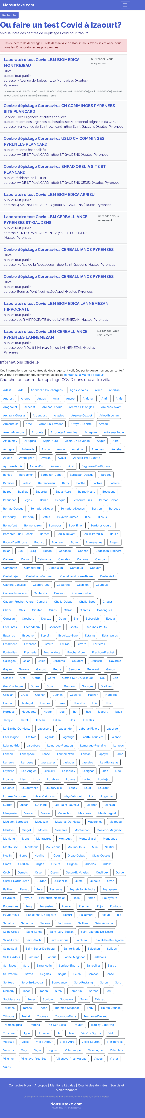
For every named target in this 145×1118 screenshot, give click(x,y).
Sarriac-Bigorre (69, 965)
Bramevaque (94, 542)
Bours (75, 542)
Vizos (7, 1067)
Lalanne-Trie (11, 745)
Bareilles (8, 483)
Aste (115, 441)
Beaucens (108, 491)
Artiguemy (10, 441)
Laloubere (33, 745)
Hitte (108, 703)
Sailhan (83, 923)
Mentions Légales (62, 1085)
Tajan (84, 999)
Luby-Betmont (72, 796)
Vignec (53, 1050)
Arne (29, 424)
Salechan (94, 948)
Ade (21, 390)
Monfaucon (81, 830)
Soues (31, 999)
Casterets (63, 584)
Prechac (84, 906)
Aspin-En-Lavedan (77, 441)
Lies (23, 779)
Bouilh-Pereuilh (93, 534)
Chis (22, 610)
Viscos (98, 1058)
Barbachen (26, 474)
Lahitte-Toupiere (92, 737)
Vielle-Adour (44, 1041)
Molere (43, 830)
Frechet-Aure (76, 652)
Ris (119, 914)
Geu (102, 678)
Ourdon (41, 881)
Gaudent (77, 661)
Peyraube (56, 889)
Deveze (46, 618)
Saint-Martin (34, 940)
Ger (22, 678)
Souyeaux (66, 999)
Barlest (26, 483)
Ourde (120, 872)
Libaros (8, 779)
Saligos (112, 948)
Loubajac (104, 779)
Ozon (110, 881)
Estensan (30, 644)
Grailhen (106, 686)
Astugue (8, 449)
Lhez (105, 771)
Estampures (110, 635)
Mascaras (84, 813)
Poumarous (10, 906)
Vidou (112, 1033)
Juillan (56, 720)
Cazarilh (59, 593)
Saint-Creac (11, 931)
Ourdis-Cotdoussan (16, 881)
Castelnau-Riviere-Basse (76, 576)
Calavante (44, 559)
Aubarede (27, 449)
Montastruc (43, 838)
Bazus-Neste (86, 491)
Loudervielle (53, 788)
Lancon (8, 754)
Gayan (7, 669)
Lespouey (68, 771)
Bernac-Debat (108, 500)
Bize (88, 517)
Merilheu (8, 830)
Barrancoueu (46, 483)
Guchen (58, 694)
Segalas (45, 974)
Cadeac (83, 551)
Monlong (9, 838)
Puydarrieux (11, 914)
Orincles (90, 864)
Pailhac (8, 889)
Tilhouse (8, 1016)
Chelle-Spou (87, 601)
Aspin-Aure (50, 441)
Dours (62, 618)
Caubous (102, 584)
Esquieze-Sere (68, 635)
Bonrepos (55, 525)
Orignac (72, 864)
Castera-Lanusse (14, 584)
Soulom (48, 999)
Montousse (10, 847)
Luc (91, 796)
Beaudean (9, 500)
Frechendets (52, 652)
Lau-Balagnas (109, 762)
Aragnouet (10, 407)
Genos (110, 669)
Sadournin (64, 923)
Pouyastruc (46, 906)
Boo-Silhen (76, 525)
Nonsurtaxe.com (18, 5)
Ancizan (114, 390)
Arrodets (37, 432)
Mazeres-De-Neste (67, 821)
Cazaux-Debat (82, 593)
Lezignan (88, 771)
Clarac (68, 610)
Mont (25, 838)
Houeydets (29, 711)
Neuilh (7, 855)
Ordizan (23, 864)
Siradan (43, 991)
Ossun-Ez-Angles (77, 872)
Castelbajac (11, 576)
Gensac (8, 678)
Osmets (23, 872)
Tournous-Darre (65, 1016)
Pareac (24, 889)
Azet (71, 466)
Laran (119, 754)
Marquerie (10, 813)
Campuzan (55, 567)
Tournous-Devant (95, 1016)
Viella (25, 1041)
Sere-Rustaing (83, 982)
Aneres (25, 398)
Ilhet (74, 711)
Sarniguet (9, 965)
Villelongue (95, 1050)
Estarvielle (10, 644)
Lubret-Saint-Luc (44, 796)
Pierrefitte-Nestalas (52, 898)
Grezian (8, 694)
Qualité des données (93, 1085)
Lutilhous (41, 804)
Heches (45, 703)
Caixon (25, 559)
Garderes (59, 661)
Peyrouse (9, 898)
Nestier (109, 847)
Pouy (28, 906)
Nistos (23, 855)
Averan (46, 457)
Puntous (115, 906)
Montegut (65, 838)
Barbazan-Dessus (81, 474)
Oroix (6, 872)
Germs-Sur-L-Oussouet (77, 678)
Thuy (90, 1008)
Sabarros (27, 923)
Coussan (9, 618)
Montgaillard (87, 838)
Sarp (26, 965)
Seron (104, 982)
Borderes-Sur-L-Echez (18, 534)
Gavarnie (115, 661)
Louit (87, 788)
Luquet (7, 804)
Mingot (26, 830)
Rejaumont (86, 914)
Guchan (40, 694)
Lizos (36, 779)
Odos (56, 855)
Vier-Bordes (115, 1041)
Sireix (58, 991)
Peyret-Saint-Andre (82, 889)
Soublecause (11, 999)
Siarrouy (8, 991)
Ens (76, 618)
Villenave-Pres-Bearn (35, 1058)
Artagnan (90, 432)
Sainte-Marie (71, 948)
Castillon (83, 584)
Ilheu (88, 711)
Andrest (8, 398)
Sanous (51, 957)
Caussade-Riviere (15, 593)
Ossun (54, 872)
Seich (77, 974)
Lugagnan (107, 796)
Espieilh (46, 635)
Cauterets (40, 593)
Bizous (102, 517)
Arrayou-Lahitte (81, 424)
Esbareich (92, 618)
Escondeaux (32, 627)
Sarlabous (99, 957)
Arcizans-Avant (111, 407)
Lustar (24, 804)
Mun (95, 847)
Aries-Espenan (109, 415)
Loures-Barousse (14, 796)
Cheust (107, 601)
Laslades (68, 762)
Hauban (8, 703)
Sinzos (26, 991)
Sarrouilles (93, 965)
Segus (62, 974)
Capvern (95, 567)
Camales (64, 559)
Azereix (56, 466)
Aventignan (26, 457)
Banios (7, 474)
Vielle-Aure (67, 1041)
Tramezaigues (12, 1024)
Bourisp (39, 542)
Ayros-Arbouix (12, 466)
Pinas (76, 898)
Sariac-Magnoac (74, 957)
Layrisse (8, 771)
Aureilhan (78, 449)
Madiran (91, 804)
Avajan (7, 457)
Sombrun (76, 991)
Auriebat (117, 449)
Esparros (9, 635)
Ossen (39, 872)
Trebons (34, 1024)
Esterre (48, 644)
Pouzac (67, 906)
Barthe (80, 483)
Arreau (103, 424)
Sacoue (45, 923)
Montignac (110, 838)
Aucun (46, 449)
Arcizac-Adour (52, 407)
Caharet (8, 559)
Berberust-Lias (82, 500)
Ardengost (40, 415)
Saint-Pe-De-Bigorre (110, 940)
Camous (82, 559)
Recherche (9, 15)
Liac (118, 771)
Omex (7, 864)
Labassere (44, 728)
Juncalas (88, 720)
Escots (73, 627)
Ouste (79, 881)
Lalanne (116, 737)
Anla (56, 398)
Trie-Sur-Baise (56, 1024)
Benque (60, 500)
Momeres (61, 830)
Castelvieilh (107, 576)
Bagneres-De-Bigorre (96, 466)
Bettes (46, 517)
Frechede (30, 652)
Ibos (62, 711)
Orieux (55, 864)
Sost (109, 991)
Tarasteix (9, 1008)
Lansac (86, 754)
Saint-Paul (82, 940)
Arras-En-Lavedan (51, 424)
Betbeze (114, 508)
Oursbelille (61, 881)
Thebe (43, 1008)
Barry (65, 483)
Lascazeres (48, 762)
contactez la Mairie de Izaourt (84, 374)
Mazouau (115, 821)
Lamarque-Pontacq (60, 745)
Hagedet (111, 694)
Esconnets (54, 627)
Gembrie (74, 669)
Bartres (97, 483)
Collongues (104, 610)
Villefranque (73, 1050)
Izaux (118, 711)
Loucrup (8, 788)
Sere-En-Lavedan (32, 982)
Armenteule (10, 424)
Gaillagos (9, 661)
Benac (44, 500)
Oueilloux (102, 872)
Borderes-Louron (102, 525)
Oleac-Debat (76, 855)
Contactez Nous (20, 1085)
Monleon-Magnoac (109, 830)
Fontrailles (10, 652)
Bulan (6, 551)
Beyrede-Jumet (67, 517)
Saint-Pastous (59, 940)
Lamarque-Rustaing (93, 745)
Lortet (86, 779)
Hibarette (78, 703)
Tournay (42, 1016)
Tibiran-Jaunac (111, 1008)
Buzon (47, 551)
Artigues (30, 441)
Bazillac (23, 491)
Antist (119, 398)
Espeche (28, 635)
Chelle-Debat (63, 601)
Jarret (24, 720)
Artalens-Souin (114, 432)
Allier (98, 390)
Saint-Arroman (104, 923)
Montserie (31, 847)
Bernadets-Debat (41, 508)
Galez (41, 661)
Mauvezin (41, 821)
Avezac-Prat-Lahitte (86, 457)
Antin (105, 398)
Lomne (70, 779)
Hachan (93, 694)
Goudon (69, 686)
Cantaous (76, 567)
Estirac (64, 644)
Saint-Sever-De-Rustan (41, 948)
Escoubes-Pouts (96, 627)
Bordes (44, 534)
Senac (110, 974)
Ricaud (105, 914)
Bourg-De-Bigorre (15, 542)
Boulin (114, 534)
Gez (115, 678)
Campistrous (32, 567)
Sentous (8, 982)
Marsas (45, 813)
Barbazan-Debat (52, 474)
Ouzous (95, 881)
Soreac (93, 991)
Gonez (35, 686)
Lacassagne (11, 737)
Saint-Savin (10, 948)
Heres (61, 703)
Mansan (110, 804)
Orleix (107, 864)
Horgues (8, 711)
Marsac (29, 813)
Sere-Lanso (59, 982)
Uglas (26, 1033)
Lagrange (68, 737)
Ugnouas (44, 1033)
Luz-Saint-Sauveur (66, 804)
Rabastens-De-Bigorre (41, 914)
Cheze (7, 610)
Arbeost (29, 407)
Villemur (8, 1058)
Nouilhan (40, 855)
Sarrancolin (44, 965)
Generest (93, 669)
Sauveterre (10, 974)
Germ (51, 678)
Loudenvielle (29, 788)
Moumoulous (76, 847)
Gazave (24, 669)
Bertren (97, 508)
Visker (114, 1058)
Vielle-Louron (91, 1041)
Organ (40, 864)
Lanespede (27, 754)
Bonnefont (10, 525)
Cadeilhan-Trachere (108, 551)
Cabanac (65, 551)
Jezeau (40, 720)
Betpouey (9, 517)
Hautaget (27, 703)
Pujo (100, 906)
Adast (7, 390)
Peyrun (27, 898)
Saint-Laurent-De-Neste (97, 931)
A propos (40, 1085)
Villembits (116, 1050)
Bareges (105, 474)
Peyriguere (110, 889)
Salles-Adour (11, 957)
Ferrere (81, 644)
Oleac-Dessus (101, 855)
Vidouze (8, 1041)
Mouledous (53, 847)
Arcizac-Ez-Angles (81, 407)
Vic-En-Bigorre (91, 1033)
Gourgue (87, 686)
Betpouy (28, 517)
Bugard (114, 542)
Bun (20, 551)
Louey (73, 788)
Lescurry (49, 771)
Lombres (53, 779)
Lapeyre (103, 754)
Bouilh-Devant (66, 534)
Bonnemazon (33, 525)
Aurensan (98, 449)
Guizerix (75, 694)
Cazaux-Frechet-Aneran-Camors (25, 601)
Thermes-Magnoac (67, 1008)
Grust (24, 694)
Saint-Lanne (34, 931)
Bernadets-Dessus (72, 508)
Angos (41, 398)
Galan (26, 661)
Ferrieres (99, 644)
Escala (110, 618)
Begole (28, 500)
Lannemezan (65, 754)
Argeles (59, 415)
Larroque (27, 762)
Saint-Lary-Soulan (62, 931)
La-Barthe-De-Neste (16, 728)
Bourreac (58, 542)
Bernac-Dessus (13, 508)
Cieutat (37, 610)
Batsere (114, 483)
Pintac (91, 898)
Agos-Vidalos (79, 390)
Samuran (33, 957)
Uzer (71, 1033)
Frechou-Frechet (103, 652)
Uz (58, 1033)
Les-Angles (28, 771)
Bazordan (42, 491)
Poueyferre (109, 898)
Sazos (29, 974)
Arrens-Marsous (13, 432)
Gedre (57, 669)
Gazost (41, 669)
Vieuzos (8, 1050)
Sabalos (8, 923)
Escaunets (10, 627)
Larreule (8, 762)
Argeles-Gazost (81, 415)
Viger (37, 1050)
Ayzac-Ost (37, 466)
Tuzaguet (9, 1033)
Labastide (65, 728)
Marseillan (64, 813)
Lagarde (49, 737)
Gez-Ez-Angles (13, 686)
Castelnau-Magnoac (39, 576)
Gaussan (96, 661)
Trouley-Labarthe (102, 1024)
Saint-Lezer (11, 940)
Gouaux (52, 686)
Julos (71, 720)
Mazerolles (95, 821)
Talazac (100, 999)
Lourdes (103, 788)
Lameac (118, 745)
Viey (24, 1050)
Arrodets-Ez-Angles (64, 432)
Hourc (48, 711)
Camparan (10, 567)
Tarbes (27, 1008)
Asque (101, 441)
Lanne (46, 754)
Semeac (93, 974)
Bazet (7, 491)
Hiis (94, 703)
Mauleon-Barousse (15, 821)
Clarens (85, 610)
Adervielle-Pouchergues (47, 390)
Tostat (26, 1016)
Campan (100, 559)
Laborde (112, 728)
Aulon (61, 449)
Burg (33, 551)
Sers (118, 982)
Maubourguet (107, 813)
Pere (39, 889)
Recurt (67, 914)
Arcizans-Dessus (14, 415)
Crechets (28, 618)
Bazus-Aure (63, 491)
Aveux (62, 457)
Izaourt (103, 711)
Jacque (8, 720)
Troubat (78, 1024)
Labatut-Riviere (89, 728)
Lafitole (31, 737)
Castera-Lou (41, 584)
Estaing (90, 635)
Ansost (70, 398)
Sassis (112, 965)
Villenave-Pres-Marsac (71, 1058)
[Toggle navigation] (125, 4)
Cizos (53, 610)
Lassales (87, 762)
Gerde (36, 678)
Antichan (88, 398)
